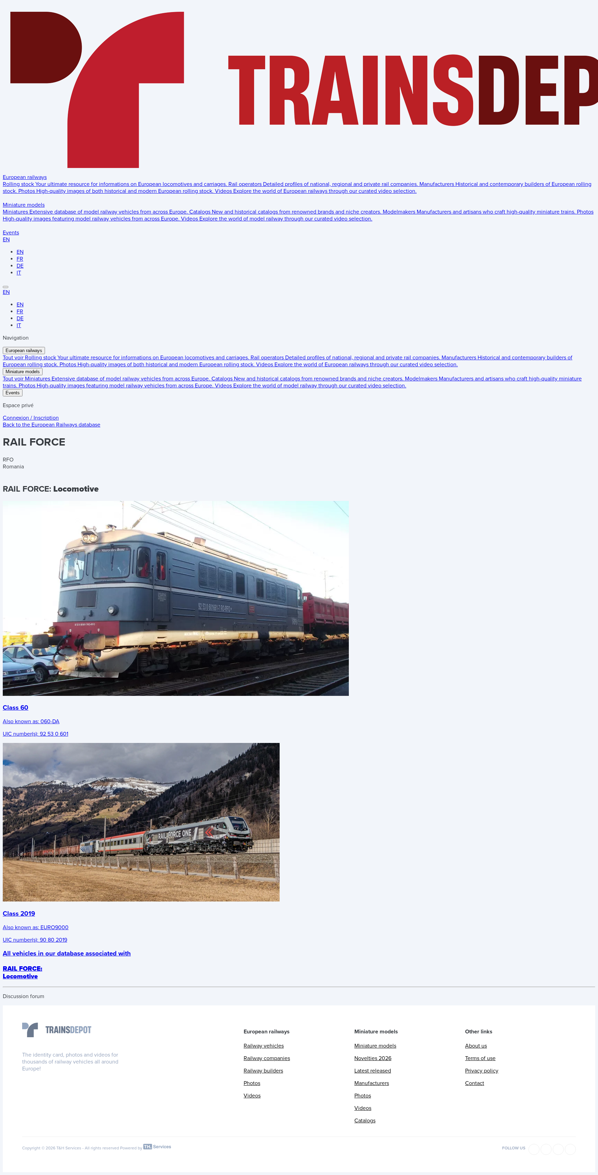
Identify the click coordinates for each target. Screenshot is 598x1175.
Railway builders (263, 1070)
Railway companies (267, 1058)
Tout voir (14, 357)
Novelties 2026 (372, 1058)
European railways (25, 177)
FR (20, 258)
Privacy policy (481, 1070)
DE (20, 265)
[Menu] (5, 287)
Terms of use (480, 1058)
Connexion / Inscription (31, 417)
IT (19, 272)
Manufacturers (371, 1083)
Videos (252, 1095)
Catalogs (364, 1120)
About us (476, 1045)
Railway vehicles (264, 1045)
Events (11, 232)
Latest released (372, 1070)
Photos (252, 1083)
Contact (474, 1083)
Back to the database (51, 424)
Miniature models (24, 204)
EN (6, 239)
